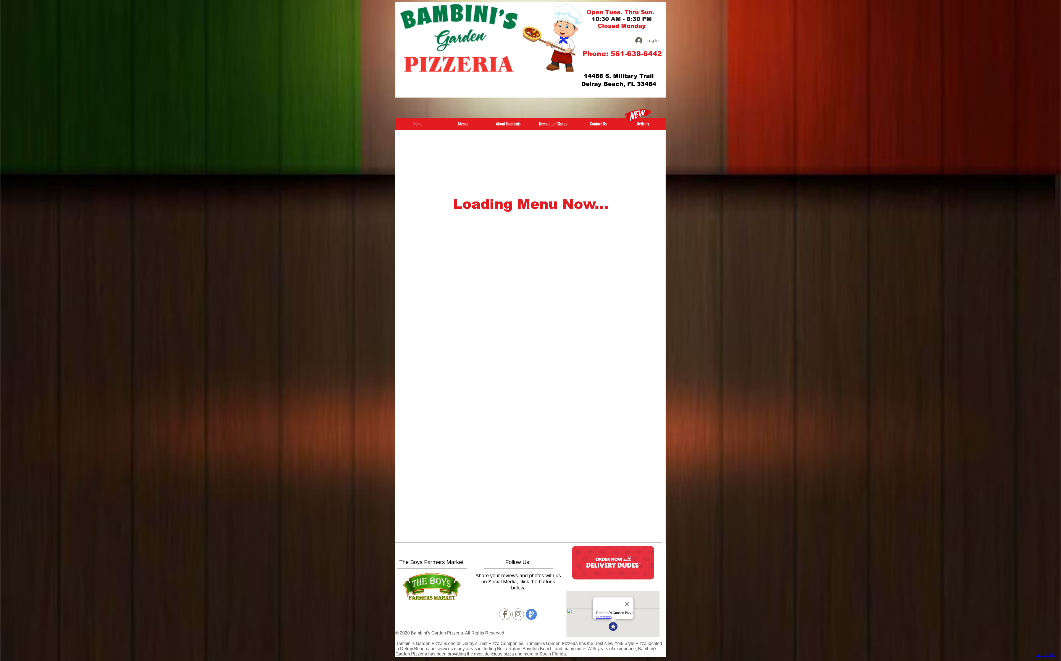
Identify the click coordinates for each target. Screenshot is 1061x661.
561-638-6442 (636, 53)
